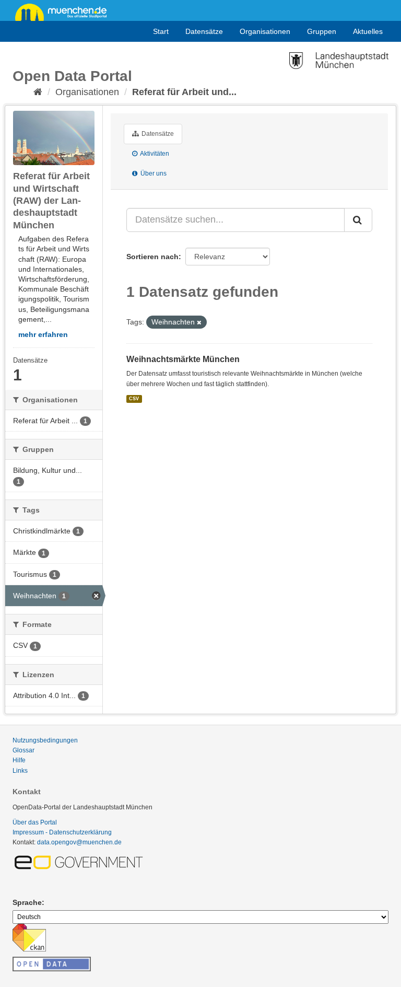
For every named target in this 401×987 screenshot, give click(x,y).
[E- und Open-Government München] (80, 861)
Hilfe (19, 760)
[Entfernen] (199, 322)
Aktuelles (368, 31)
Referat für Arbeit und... (184, 92)
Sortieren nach (152, 256)
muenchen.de (65, 11)
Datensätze (204, 31)
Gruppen (321, 31)
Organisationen (265, 31)
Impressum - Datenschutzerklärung (62, 832)
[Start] (37, 92)
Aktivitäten (154, 153)
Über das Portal (35, 822)
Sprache (27, 902)
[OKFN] (52, 961)
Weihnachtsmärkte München (183, 359)
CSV (134, 398)
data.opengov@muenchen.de (79, 842)
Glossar (23, 750)
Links (20, 770)
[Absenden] (358, 220)
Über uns (153, 173)
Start (161, 31)
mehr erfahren (43, 334)
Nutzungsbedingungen (45, 740)
